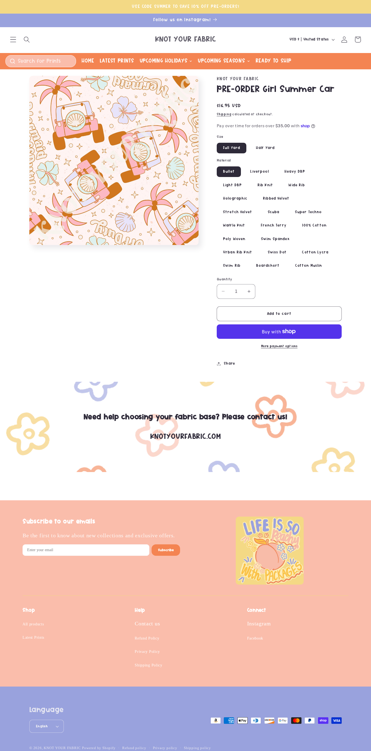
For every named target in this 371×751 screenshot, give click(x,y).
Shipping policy (197, 748)
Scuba (273, 212)
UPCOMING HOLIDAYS (164, 61)
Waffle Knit (234, 225)
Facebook (255, 638)
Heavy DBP (294, 171)
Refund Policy (147, 638)
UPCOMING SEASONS (221, 61)
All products (33, 624)
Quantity (224, 279)
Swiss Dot (277, 252)
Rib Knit (265, 185)
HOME (87, 61)
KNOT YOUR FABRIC (62, 748)
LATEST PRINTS (117, 61)
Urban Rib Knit (237, 252)
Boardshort (268, 265)
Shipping (224, 114)
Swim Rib (231, 265)
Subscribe (166, 550)
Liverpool (259, 171)
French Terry (274, 225)
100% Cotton (314, 225)
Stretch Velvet (237, 212)
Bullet (229, 171)
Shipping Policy (148, 665)
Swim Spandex (275, 239)
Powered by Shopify (99, 748)
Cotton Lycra (315, 252)
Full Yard (231, 148)
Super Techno (308, 212)
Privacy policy (165, 748)
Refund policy (134, 748)
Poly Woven (234, 239)
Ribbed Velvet (276, 198)
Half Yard (265, 148)
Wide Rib (296, 185)
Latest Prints (33, 637)
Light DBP (232, 185)
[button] (13, 39)
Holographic (235, 198)
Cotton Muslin (308, 265)
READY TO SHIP (273, 61)
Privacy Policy (147, 652)
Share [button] (229, 363)
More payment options (279, 346)
